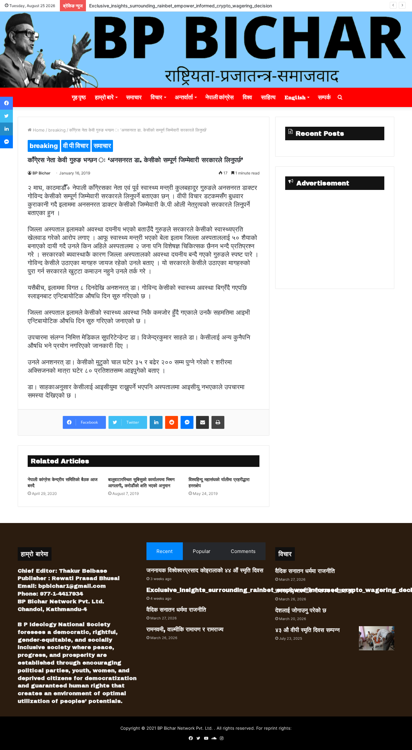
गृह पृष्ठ (79, 97)
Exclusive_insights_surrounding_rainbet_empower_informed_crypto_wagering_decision (180, 5)
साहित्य (268, 97)
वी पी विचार (76, 146)
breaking (57, 130)
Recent (164, 551)
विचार (156, 97)
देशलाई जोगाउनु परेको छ (300, 610)
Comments (243, 551)
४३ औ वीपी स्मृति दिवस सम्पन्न (307, 630)
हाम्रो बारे (104, 97)
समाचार (134, 97)
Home (38, 130)
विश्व (247, 97)
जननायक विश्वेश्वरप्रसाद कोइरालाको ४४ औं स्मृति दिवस (204, 570)
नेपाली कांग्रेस (219, 97)
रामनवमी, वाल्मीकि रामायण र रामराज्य (184, 629)
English (295, 97)
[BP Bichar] (206, 50)
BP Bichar (42, 173)
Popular (202, 551)
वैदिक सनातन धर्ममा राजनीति (176, 610)
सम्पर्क (324, 97)
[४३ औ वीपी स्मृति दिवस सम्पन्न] (376, 638)
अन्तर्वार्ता (184, 97)
